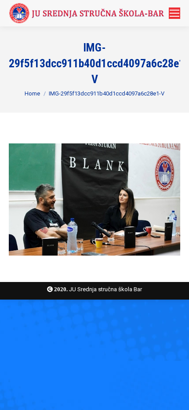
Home (32, 93)
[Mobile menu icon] (174, 13)
